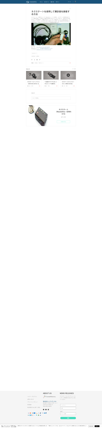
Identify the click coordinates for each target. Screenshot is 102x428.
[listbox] (70, 2)
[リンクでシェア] (39, 59)
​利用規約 (29, 404)
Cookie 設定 (91, 426)
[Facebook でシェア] (31, 59)
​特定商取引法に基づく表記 (33, 407)
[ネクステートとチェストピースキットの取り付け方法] (68, 75)
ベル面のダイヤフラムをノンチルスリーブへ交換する (51, 82)
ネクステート (34, 53)
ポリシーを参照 (13, 426)
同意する (97, 426)
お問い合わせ (30, 399)
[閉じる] (100, 426)
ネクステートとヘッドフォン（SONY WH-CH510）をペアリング (33, 83)
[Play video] (51, 34)
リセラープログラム (32, 396)
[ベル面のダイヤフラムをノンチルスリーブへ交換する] (51, 75)
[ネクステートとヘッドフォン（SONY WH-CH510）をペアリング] (33, 75)
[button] (46, 2)
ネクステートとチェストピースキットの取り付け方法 (68, 82)
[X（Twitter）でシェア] (34, 59)
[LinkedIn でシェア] (37, 59)
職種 (61, 411)
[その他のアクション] (70, 8)
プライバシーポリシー (32, 402)
